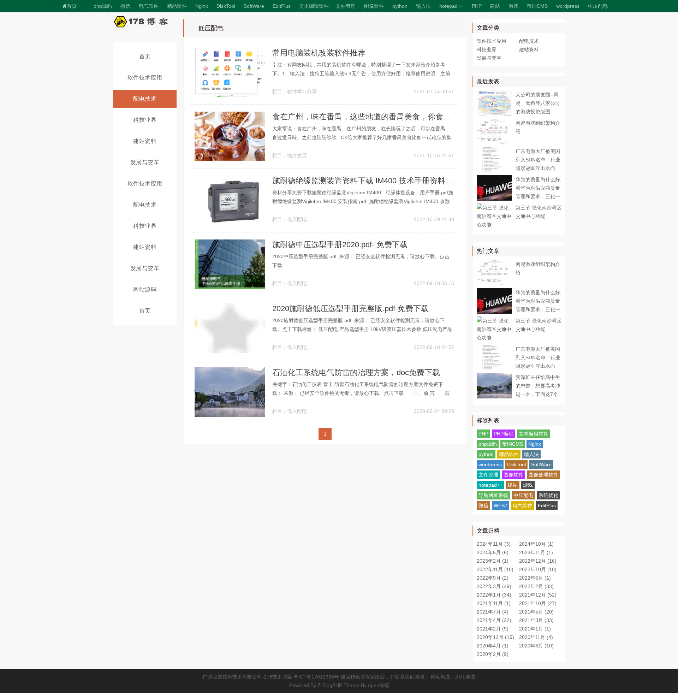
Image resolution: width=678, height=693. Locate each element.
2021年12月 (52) (538, 595)
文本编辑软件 (314, 6)
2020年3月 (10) (536, 645)
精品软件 (177, 6)
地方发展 (297, 155)
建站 (495, 6)
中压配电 (598, 6)
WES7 (500, 505)
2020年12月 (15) (495, 637)
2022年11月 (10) (495, 569)
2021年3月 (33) (536, 620)
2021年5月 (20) (536, 612)
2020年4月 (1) (493, 645)
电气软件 (523, 505)
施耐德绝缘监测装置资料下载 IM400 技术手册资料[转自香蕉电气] (384, 180)
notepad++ (451, 6)
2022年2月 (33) (536, 586)
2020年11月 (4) (536, 637)
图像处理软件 (543, 475)
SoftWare (254, 6)
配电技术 (144, 99)
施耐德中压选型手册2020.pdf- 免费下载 (340, 244)
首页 (72, 6)
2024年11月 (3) (494, 544)
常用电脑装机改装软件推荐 (318, 52)
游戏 (513, 6)
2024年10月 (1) (536, 544)
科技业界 (144, 120)
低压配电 (297, 219)
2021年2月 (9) (493, 629)
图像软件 (374, 6)
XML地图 (465, 677)
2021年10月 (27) (538, 603)
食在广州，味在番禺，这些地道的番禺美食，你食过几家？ (373, 116)
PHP (477, 6)
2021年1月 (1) (535, 629)
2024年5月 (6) (493, 552)
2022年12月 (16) (538, 561)
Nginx (201, 6)
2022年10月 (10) (538, 569)
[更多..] (616, 4)
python (400, 6)
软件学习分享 (302, 91)
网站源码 (144, 289)
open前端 (378, 685)
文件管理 (346, 6)
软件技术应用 (144, 78)
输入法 (423, 6)
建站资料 (144, 141)
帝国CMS (537, 6)
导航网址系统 (493, 495)
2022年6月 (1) (535, 578)
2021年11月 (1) (494, 603)
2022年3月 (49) (494, 586)
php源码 (103, 6)
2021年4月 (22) (494, 620)
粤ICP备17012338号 (316, 677)
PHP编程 (503, 434)
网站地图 (441, 677)
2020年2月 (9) (493, 654)
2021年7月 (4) (493, 612)
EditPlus (282, 6)
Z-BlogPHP (329, 685)
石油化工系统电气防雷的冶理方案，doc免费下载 (356, 372)
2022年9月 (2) (493, 578)
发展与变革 (145, 162)
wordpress (567, 6)
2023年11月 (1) (536, 552)
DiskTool (225, 6)
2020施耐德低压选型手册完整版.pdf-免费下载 (350, 308)
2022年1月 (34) (494, 595)
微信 (483, 505)
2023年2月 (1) (493, 561)
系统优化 (548, 495)
